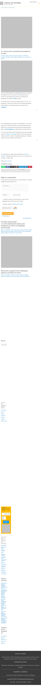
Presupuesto (3, 572)
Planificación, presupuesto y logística (10, 665)
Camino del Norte (15, 229)
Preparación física (3, 548)
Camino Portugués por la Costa (8, 276)
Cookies (29, 682)
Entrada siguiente (27, 218)
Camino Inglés (22, 659)
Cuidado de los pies (3, 558)
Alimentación (3, 564)
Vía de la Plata (18, 232)
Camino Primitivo (18, 231)
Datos (15, 57)
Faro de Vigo (8, 161)
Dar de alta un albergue (11, 675)
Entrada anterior (5, 216)
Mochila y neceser (3, 550)
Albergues (3, 415)
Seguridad (3, 568)
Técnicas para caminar (4, 560)
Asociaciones (4, 573)
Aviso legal (12, 682)
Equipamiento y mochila (25, 665)
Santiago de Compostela (11, 134)
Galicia (2, 232)
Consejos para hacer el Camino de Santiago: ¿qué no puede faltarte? (4, 586)
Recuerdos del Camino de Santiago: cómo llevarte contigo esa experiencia (4, 620)
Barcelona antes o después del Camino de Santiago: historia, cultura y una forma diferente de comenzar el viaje (3, 604)
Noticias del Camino (9, 232)
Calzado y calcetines (3, 555)
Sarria (15, 98)
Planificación (3, 545)
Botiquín (2, 562)
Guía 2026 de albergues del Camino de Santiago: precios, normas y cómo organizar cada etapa (4, 593)
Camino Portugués (11, 7)
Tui (23, 57)
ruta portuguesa (9, 129)
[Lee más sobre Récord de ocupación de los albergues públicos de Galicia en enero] (16, 252)
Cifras (11, 57)
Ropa (2, 552)
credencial (3, 107)
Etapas (2, 413)
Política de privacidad (21, 682)
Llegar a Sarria (4, 421)
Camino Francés (24, 229)
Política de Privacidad (18, 204)
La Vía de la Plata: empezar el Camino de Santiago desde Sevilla (3, 614)
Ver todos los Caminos (31, 659)
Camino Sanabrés (26, 231)
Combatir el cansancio (3, 566)
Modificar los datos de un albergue (3, 641)
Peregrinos (19, 57)
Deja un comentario (23, 55)
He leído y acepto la (13, 204)
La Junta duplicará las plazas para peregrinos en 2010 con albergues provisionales (13, 226)
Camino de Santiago (12, 3)
